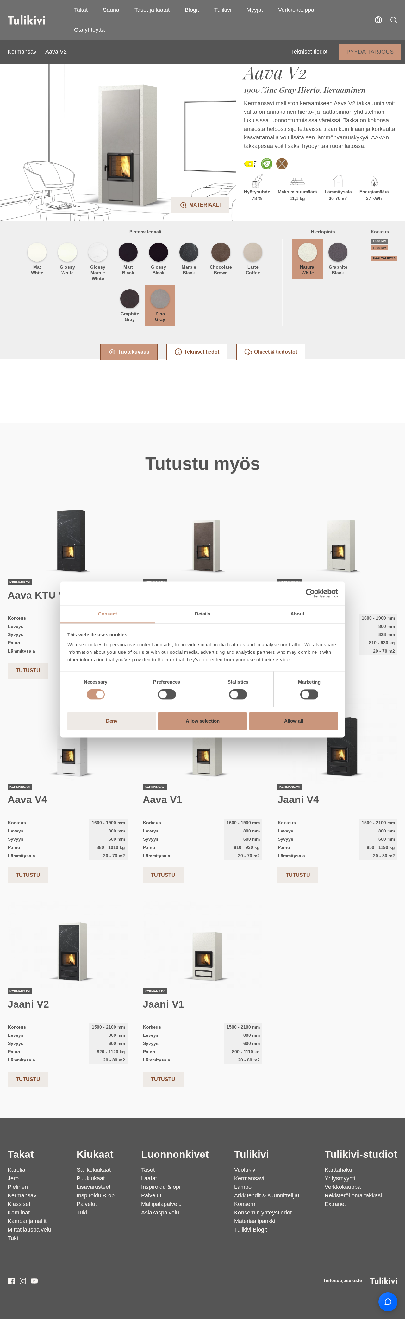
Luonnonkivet (175, 1154)
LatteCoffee (253, 269)
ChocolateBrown (221, 269)
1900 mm (379, 248)
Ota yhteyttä (89, 30)
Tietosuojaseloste (342, 1280)
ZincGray (160, 316)
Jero (13, 1178)
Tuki (13, 1238)
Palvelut (87, 1204)
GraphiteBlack (338, 269)
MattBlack (128, 269)
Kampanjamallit (27, 1221)
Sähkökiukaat (94, 1170)
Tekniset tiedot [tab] (201, 351)
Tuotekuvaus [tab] (133, 351)
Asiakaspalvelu (160, 1212)
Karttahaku (338, 1170)
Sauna (111, 10)
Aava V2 (56, 51)
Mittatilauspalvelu (29, 1230)
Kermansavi (23, 51)
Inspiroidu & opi (96, 1195)
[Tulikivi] (34, 20)
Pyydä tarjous (370, 51)
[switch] (167, 695)
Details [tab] (202, 613)
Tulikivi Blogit (250, 1230)
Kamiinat (19, 1212)
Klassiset (19, 1204)
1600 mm (379, 241)
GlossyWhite (67, 269)
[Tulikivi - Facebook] (11, 1281)
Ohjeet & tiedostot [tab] (275, 351)
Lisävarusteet (93, 1187)
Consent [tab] (107, 613)
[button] (393, 20)
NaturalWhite (307, 269)
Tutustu (28, 670)
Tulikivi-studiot (361, 1154)
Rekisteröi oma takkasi (353, 1195)
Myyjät (254, 10)
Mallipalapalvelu (161, 1204)
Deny (111, 720)
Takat (81, 10)
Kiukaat (95, 1154)
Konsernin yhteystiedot (263, 1212)
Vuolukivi (245, 1170)
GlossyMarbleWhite (97, 272)
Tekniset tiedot (309, 51)
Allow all (293, 720)
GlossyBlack (158, 269)
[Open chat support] (387, 1301)
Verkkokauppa (296, 10)
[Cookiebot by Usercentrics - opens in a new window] (310, 593)
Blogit (192, 10)
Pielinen (18, 1187)
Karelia (16, 1170)
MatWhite (37, 269)
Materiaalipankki (254, 1221)
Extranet (335, 1204)
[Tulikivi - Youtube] (34, 1281)
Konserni (245, 1204)
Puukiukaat (91, 1178)
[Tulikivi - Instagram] (23, 1281)
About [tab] (297, 613)
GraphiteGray (130, 316)
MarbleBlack (189, 269)
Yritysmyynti (340, 1178)
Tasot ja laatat (152, 10)
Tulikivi (222, 10)
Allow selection (203, 720)
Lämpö (243, 1187)
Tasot (148, 1170)
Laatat (149, 1178)
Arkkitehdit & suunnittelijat (266, 1195)
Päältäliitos (384, 258)
